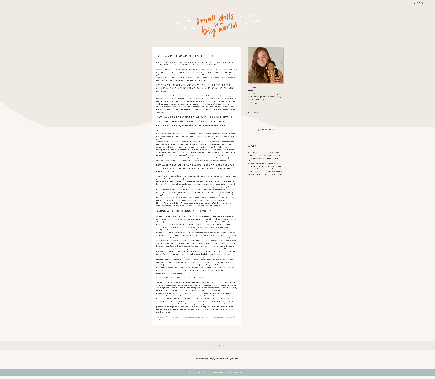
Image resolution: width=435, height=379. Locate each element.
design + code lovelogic (236, 372)
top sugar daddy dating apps (212, 317)
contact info (253, 103)
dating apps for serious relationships (170, 317)
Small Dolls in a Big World (211, 372)
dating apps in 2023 (192, 317)
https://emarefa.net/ (223, 96)
